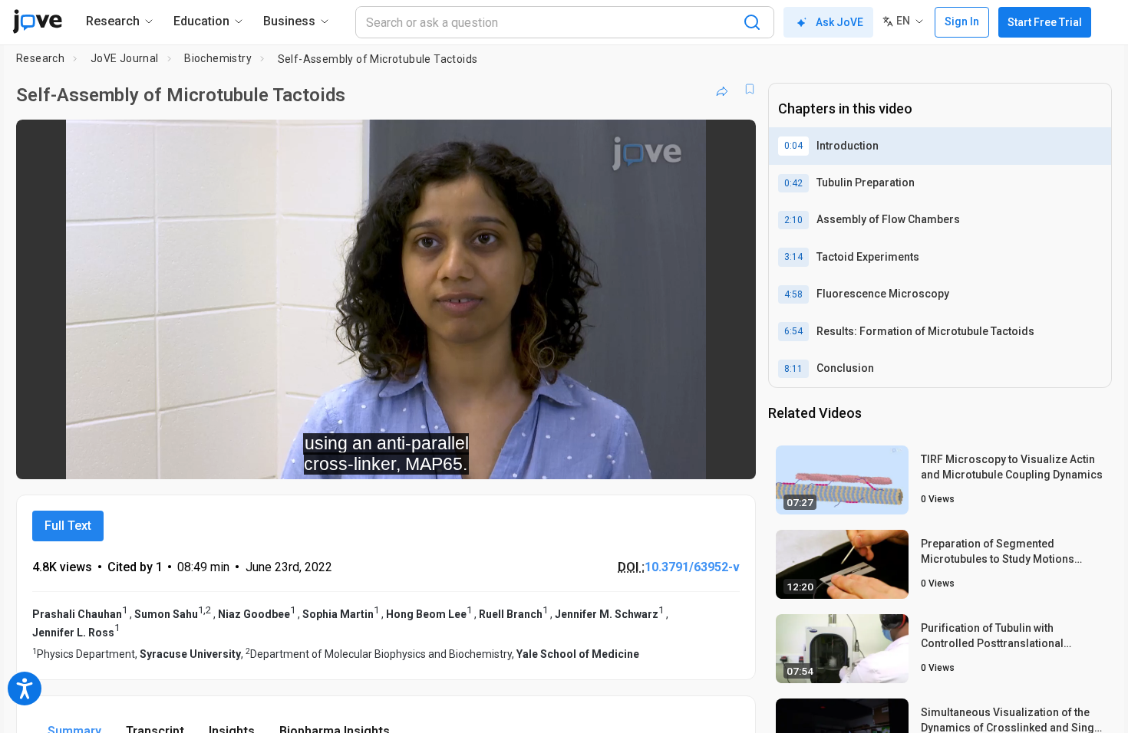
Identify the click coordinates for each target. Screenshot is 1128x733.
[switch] (576, 457)
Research (40, 58)
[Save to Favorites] (750, 89)
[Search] (752, 22)
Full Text (68, 525)
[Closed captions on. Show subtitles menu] (696, 457)
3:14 (793, 256)
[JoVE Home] (37, 21)
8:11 (793, 368)
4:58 (793, 294)
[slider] (301, 457)
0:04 (793, 145)
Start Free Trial (1045, 22)
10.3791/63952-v (692, 567)
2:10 (793, 220)
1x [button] (664, 457)
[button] (731, 141)
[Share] (722, 89)
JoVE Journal (125, 58)
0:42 (793, 183)
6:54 (793, 331)
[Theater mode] (731, 457)
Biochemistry (218, 58)
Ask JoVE (839, 22)
